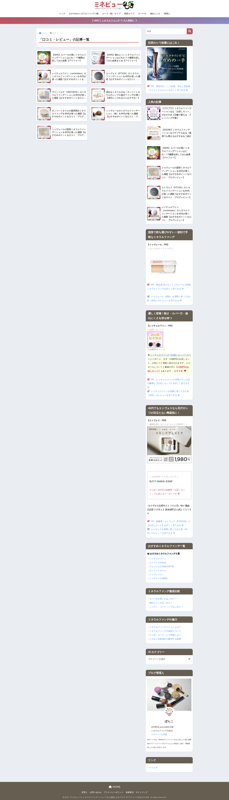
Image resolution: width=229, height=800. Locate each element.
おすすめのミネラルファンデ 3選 (83, 13)
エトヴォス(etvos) (157, 562)
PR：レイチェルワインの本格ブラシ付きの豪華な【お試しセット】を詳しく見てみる (168, 381)
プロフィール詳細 (159, 734)
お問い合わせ (96, 792)
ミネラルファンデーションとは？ (165, 627)
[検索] (190, 31)
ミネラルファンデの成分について (165, 631)
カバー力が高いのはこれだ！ (163, 599)
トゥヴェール (155, 574)
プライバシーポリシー (114, 792)
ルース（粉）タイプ (111, 13)
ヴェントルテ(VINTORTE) (161, 566)
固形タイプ (129, 13)
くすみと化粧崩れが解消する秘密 (165, 639)
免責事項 (130, 792)
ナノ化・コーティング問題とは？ (165, 635)
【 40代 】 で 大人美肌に (113, 20)
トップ (62, 13)
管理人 (167, 13)
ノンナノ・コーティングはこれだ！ (166, 606)
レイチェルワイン (157, 558)
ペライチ (153, 767)
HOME (116, 787)
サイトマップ (142, 792)
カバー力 (142, 13)
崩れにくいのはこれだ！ (161, 602)
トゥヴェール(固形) (158, 578)
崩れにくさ (155, 13)
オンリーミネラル (157, 570)
